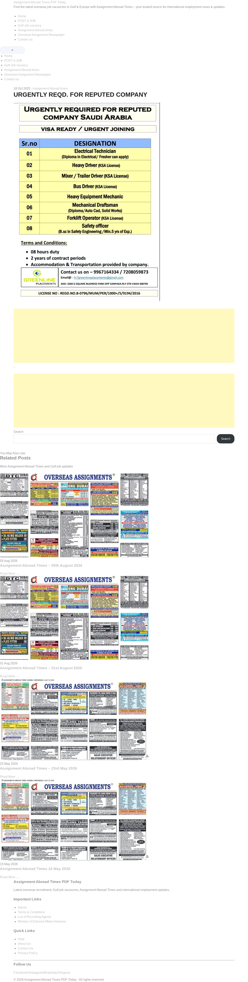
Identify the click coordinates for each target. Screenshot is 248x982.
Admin (22, 907)
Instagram (36, 972)
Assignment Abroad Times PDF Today (40, 2)
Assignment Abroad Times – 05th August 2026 (41, 565)
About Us (24, 943)
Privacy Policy (27, 953)
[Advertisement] (124, 336)
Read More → (9, 573)
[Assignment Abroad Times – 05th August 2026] (74, 556)
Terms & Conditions (31, 912)
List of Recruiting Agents (34, 916)
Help (21, 939)
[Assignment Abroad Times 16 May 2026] (74, 859)
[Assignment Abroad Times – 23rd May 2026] (74, 759)
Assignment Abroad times (35, 30)
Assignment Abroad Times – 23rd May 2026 (38, 768)
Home (22, 16)
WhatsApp (50, 972)
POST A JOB (27, 20)
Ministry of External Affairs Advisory (42, 921)
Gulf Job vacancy (29, 25)
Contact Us (25, 948)
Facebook (20, 972)
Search (18, 431)
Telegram (63, 972)
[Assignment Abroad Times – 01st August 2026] (74, 658)
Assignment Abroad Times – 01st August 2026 (41, 668)
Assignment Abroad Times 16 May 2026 (35, 869)
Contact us (25, 39)
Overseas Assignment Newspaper (41, 34)
